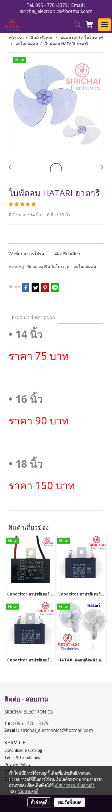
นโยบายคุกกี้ (28, 791)
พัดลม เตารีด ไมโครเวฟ (49, 266)
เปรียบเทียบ (69, 253)
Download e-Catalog (23, 750)
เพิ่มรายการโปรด (28, 253)
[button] (76, 25)
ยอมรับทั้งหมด (69, 802)
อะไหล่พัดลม (85, 266)
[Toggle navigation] (104, 24)
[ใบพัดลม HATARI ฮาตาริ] (56, 104)
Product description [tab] (33, 317)
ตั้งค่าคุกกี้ (39, 802)
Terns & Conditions (22, 757)
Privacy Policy (17, 764)
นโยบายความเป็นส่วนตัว (74, 785)
